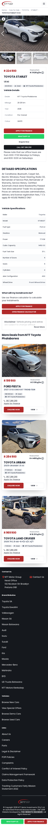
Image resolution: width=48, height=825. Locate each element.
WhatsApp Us (24, 136)
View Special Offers (11, 708)
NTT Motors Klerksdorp (13, 687)
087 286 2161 (11, 400)
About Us (6, 734)
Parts (4, 745)
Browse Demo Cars (11, 713)
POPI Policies (8, 757)
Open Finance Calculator (24, 312)
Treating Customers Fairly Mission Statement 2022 (19, 787)
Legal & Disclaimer (11, 751)
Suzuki (5, 641)
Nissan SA (7, 618)
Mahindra (6, 670)
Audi (4, 630)
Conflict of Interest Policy (14, 768)
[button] (45, 33)
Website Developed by (22, 812)
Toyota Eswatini (10, 607)
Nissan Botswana (10, 624)
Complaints (8, 763)
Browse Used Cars (11, 719)
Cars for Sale (14, 10)
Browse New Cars (10, 702)
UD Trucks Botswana (12, 682)
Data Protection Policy (13, 780)
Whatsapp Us (12, 821)
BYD (4, 676)
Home (4, 10)
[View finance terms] (42, 72)
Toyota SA (7, 601)
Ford (4, 647)
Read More (39, 327)
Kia (3, 653)
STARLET (34, 10)
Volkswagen (8, 613)
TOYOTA (25, 10)
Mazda (5, 659)
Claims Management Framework (18, 774)
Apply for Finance (24, 306)
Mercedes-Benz (10, 664)
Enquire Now (24, 142)
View (33, 409)
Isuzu (4, 636)
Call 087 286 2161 (24, 147)
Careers (6, 740)
